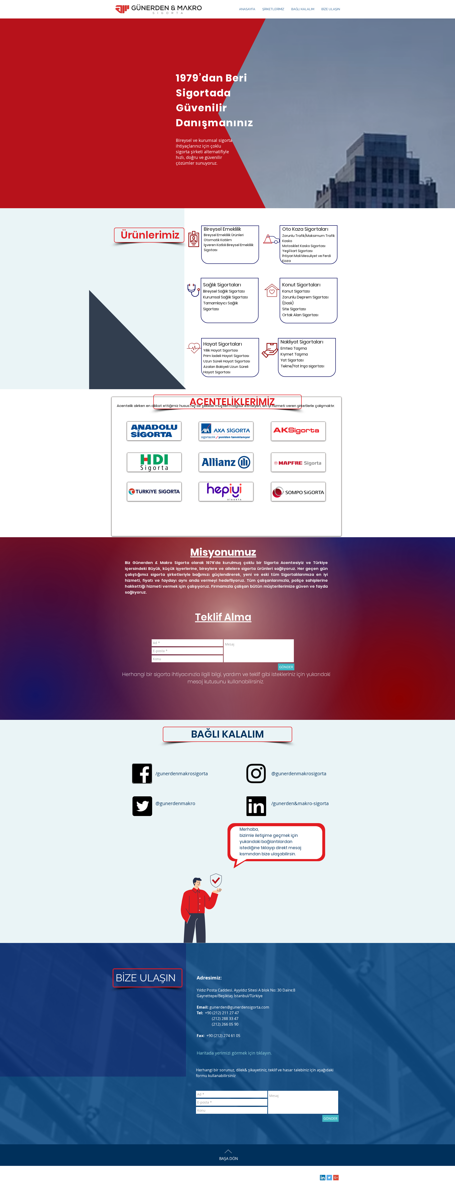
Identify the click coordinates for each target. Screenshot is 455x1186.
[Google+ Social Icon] (336, 1177)
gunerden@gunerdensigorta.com (239, 1007)
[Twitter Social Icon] (329, 1177)
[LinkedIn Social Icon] (322, 1177)
